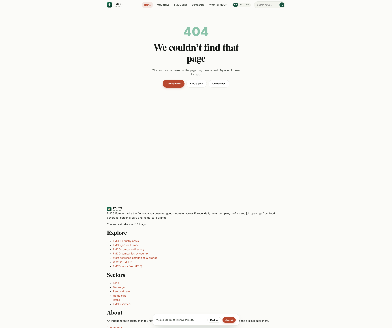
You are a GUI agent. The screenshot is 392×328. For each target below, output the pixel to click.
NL (241, 5)
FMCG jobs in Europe (126, 245)
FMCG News (162, 4)
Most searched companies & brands (135, 257)
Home (147, 4)
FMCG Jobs (180, 4)
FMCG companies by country (131, 253)
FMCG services (122, 304)
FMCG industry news (126, 241)
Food (116, 282)
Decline (214, 320)
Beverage (119, 287)
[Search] (281, 4)
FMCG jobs (196, 83)
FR (247, 5)
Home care (119, 295)
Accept (229, 320)
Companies (198, 4)
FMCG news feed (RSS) (127, 266)
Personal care (121, 291)
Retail (116, 299)
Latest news (173, 83)
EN (235, 5)
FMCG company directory (128, 249)
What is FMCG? (217, 4)
